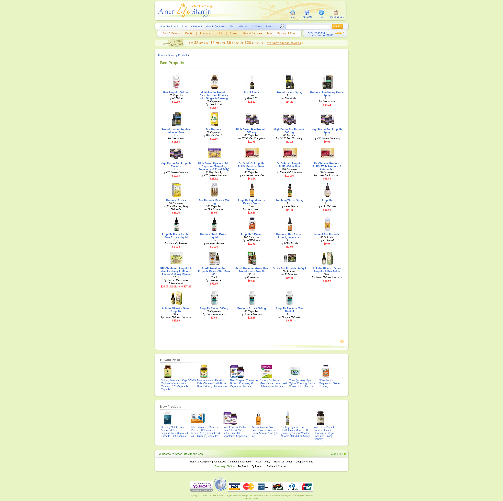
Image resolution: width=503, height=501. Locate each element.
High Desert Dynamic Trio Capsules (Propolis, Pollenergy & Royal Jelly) (213, 166)
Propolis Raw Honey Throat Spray (327, 94)
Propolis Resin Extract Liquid (214, 236)
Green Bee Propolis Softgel (289, 268)
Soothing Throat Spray (289, 200)
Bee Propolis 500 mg (176, 92)
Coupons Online (304, 461)
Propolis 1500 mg (251, 234)
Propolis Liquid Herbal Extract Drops (251, 202)
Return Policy (263, 461)
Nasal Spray (251, 92)
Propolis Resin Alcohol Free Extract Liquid (176, 236)
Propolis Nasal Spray (289, 92)
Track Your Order (283, 461)
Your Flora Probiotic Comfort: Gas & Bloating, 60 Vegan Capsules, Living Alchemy (325, 433)
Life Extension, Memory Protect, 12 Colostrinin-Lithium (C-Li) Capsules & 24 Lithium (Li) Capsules (205, 431)
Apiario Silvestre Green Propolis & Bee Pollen (327, 270)
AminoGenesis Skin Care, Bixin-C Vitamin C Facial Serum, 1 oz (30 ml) (265, 431)
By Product (258, 466)
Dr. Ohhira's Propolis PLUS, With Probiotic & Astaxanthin (327, 166)
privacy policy (251, 498)
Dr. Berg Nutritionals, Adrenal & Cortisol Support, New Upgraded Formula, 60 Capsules (174, 431)
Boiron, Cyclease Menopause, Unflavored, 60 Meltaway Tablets (273, 383)
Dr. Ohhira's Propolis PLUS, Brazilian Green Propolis (251, 166)
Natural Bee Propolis (327, 234)
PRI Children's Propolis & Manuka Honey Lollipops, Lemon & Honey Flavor (176, 271)
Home (161, 55)
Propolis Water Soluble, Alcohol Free (176, 131)
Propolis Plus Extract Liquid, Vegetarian (289, 236)
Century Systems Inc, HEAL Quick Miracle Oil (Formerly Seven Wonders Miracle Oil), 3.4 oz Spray (295, 431)
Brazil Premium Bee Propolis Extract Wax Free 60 (214, 271)
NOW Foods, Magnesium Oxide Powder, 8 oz (329, 383)
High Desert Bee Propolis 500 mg (251, 131)
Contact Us (220, 461)
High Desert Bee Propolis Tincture (176, 165)
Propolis (327, 200)
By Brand (243, 466)
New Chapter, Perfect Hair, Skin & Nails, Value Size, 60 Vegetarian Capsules (235, 431)
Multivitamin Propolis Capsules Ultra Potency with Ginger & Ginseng (214, 95)
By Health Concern (277, 466)
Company (205, 461)
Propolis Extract (176, 200)
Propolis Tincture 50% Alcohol (289, 310)
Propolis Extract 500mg (214, 308)
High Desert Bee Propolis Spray (327, 131)
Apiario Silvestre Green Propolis (176, 310)
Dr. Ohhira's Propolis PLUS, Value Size (289, 165)
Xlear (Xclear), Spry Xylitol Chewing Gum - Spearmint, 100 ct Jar (302, 383)
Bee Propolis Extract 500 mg (214, 202)
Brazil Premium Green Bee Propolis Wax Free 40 (251, 270)
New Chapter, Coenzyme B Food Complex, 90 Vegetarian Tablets (244, 383)
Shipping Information (241, 461)
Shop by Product (177, 55)
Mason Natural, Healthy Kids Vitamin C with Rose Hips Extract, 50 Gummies (212, 383)
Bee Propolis (214, 129)
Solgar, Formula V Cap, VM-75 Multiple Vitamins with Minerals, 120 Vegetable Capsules (178, 385)
